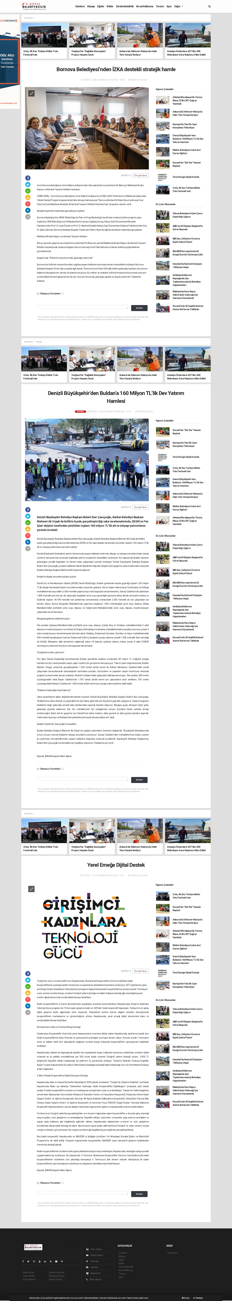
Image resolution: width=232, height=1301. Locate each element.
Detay (187, 1298)
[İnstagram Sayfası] (35, 1261)
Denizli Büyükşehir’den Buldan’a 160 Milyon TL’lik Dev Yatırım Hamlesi (188, 138)
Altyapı (91, 6)
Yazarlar (94, 1261)
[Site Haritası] (57, 1261)
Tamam (199, 1298)
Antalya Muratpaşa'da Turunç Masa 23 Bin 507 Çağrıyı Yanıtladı (187, 100)
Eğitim (100, 6)
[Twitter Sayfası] (29, 1261)
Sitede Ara (172, 1253)
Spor (169, 6)
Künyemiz (95, 1273)
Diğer (177, 6)
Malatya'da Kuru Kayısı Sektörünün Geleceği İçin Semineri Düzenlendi (185, 294)
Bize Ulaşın (95, 1279)
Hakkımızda (28, 1272)
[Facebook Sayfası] (24, 1261)
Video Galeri (96, 1255)
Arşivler (94, 1267)
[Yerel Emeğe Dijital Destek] (87, 923)
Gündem (80, 6)
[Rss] (52, 1261)
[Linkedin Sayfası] (46, 1261)
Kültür (110, 6)
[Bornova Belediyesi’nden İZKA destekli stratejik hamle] (87, 128)
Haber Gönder (55, 1279)
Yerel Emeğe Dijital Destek (186, 177)
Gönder (139, 308)
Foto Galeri (96, 1249)
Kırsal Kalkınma (144, 6)
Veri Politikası (29, 1279)
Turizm (160, 6)
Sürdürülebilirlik (125, 6)
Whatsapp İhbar (56, 1276)
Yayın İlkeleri (29, 1276)
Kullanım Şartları (57, 1272)
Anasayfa (28, 18)
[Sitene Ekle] (63, 1261)
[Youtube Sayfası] (41, 1261)
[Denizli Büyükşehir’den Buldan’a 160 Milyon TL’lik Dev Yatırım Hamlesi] (87, 459)
